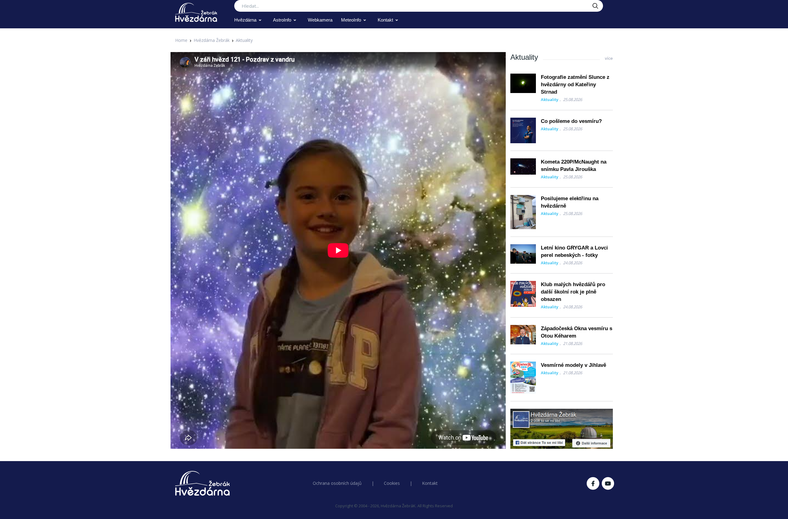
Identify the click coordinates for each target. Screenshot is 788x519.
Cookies (392, 483)
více (609, 58)
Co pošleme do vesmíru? (571, 121)
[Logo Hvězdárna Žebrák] (196, 12)
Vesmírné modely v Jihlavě (573, 365)
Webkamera (320, 19)
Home (181, 40)
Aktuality (244, 40)
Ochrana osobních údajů (337, 483)
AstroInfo (282, 19)
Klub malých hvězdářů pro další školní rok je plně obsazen (573, 292)
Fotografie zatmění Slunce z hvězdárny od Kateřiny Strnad (575, 84)
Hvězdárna (245, 19)
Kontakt (385, 19)
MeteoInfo (351, 19)
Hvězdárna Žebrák (212, 40)
